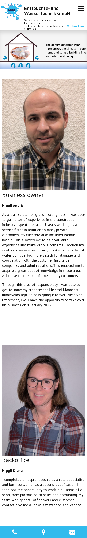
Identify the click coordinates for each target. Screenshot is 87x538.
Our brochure (75, 26)
